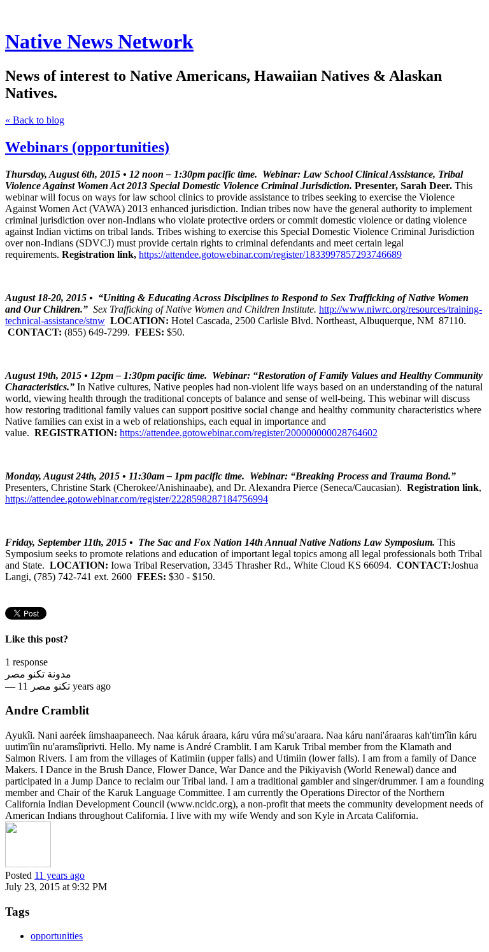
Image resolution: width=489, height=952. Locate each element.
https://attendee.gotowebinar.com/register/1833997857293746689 (270, 254)
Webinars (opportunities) (87, 147)
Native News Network (99, 41)
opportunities (57, 935)
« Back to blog (34, 120)
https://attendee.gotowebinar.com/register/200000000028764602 (249, 432)
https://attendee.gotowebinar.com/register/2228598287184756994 (136, 499)
